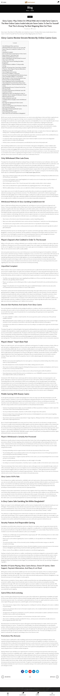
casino (32, 10)
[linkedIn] (33, 671)
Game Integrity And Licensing (9, 72)
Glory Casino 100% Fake (8, 60)
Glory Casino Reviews (7, 110)
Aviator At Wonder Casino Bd (9, 98)
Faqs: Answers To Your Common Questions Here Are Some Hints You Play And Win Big (14, 79)
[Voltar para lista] (30, 677)
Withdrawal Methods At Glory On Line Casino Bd (13, 47)
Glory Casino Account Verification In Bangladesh (13, 113)
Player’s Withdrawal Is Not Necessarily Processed (14, 58)
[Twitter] (26, 671)
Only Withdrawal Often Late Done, (10, 46)
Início (27, 10)
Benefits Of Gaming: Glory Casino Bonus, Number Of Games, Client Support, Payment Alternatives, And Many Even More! (14, 69)
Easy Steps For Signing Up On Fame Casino (12, 102)
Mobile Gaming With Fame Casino (10, 56)
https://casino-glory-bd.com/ (33, 172)
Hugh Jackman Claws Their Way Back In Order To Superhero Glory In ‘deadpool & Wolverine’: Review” (14, 94)
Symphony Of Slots (7, 92)
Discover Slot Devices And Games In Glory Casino (14, 53)
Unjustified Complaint (7, 52)
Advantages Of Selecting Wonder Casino (12, 109)
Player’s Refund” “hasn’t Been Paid (10, 55)
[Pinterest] (30, 671)
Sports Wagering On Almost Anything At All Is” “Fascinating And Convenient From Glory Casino (13, 82)
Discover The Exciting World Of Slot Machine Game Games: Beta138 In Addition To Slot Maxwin (14, 75)
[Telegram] (37, 671)
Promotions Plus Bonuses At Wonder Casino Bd (13, 90)
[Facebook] (22, 671)
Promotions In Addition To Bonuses (11, 73)
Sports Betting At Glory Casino (9, 112)
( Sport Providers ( (6, 104)
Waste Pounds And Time (8, 96)
